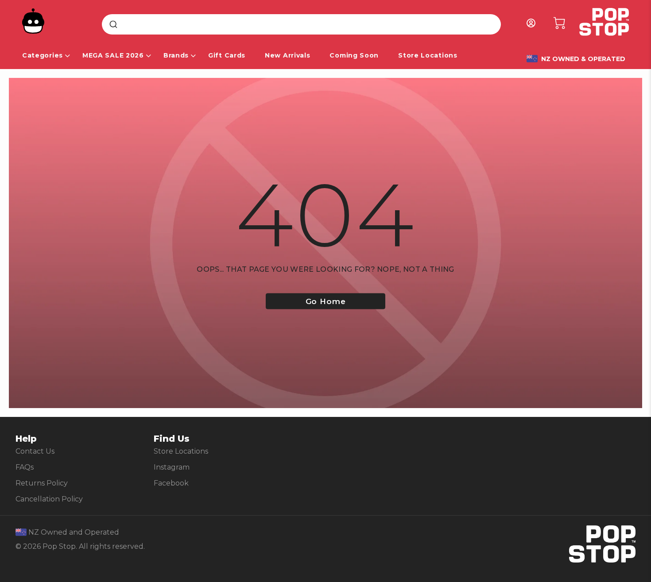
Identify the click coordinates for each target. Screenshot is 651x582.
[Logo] (601, 23)
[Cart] (559, 23)
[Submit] (112, 24)
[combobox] (301, 24)
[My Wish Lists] (531, 23)
